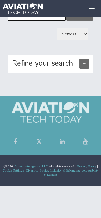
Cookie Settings (13, 170)
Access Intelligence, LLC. (31, 166)
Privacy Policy (86, 166)
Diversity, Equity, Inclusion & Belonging (53, 170)
